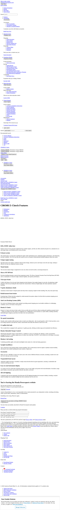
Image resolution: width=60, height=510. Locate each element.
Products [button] (6, 17)
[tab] (2, 160)
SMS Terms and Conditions (10, 489)
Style (5, 213)
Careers (5, 434)
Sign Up (3, 429)
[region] (30, 503)
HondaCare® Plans (8, 456)
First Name (3, 412)
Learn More (3, 315)
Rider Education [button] (7, 83)
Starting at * (5, 150)
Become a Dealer (7, 463)
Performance (6, 209)
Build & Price (7, 441)
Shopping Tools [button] (7, 34)
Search (2, 14)
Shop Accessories (8, 443)
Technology (6, 215)
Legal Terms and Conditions (10, 493)
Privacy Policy (29, 419)
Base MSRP (8, 165)
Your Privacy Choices (9, 492)
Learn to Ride (7, 97)
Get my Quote (11, 194)
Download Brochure (5, 183)
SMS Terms (9, 426)
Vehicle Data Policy (8, 488)
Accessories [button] (6, 18)
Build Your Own (7, 31)
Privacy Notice (36, 426)
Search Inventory (7, 54)
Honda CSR (6, 435)
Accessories (3, 178)
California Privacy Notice (38, 503)
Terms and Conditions (18, 504)
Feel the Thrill (7, 81)
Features (2, 179)
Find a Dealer (4, 5)
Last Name (3, 414)
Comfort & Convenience (9, 214)
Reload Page (3, 398)
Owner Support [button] (7, 100)
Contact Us (6, 452)
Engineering (6, 211)
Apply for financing (10, 187)
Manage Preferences (20, 507)
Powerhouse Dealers (8, 462)
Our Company (7, 432)
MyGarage (14, 125)
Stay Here (3, 389)
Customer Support (8, 125)
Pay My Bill (6, 457)
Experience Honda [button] (8, 57)
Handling (6, 210)
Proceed (8, 389)
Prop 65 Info (6, 495)
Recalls (5, 454)
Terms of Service (39, 419)
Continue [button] (3, 407)
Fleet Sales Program (8, 447)
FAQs (5, 453)
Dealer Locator (8, 186)
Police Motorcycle (8, 445)
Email (2, 415)
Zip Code (3, 417)
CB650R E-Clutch (5, 147)
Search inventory (9, 184)
